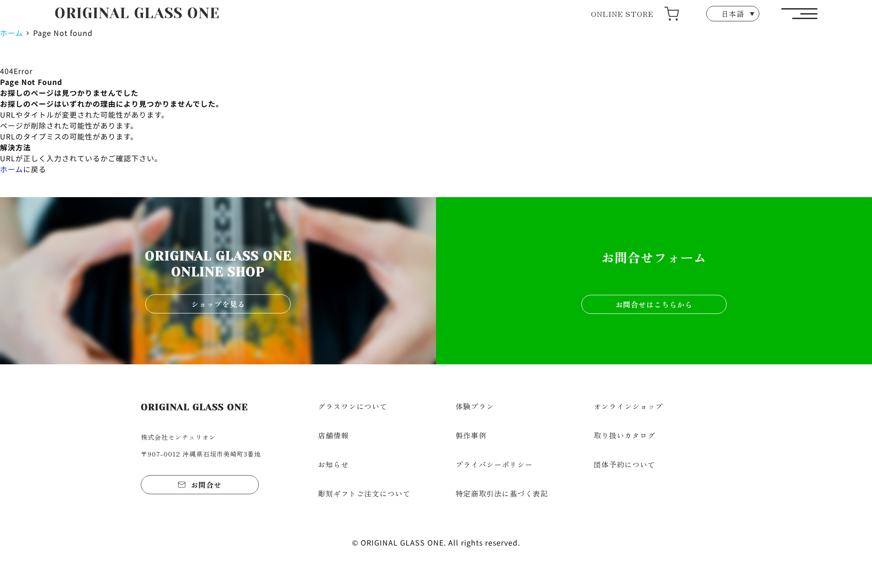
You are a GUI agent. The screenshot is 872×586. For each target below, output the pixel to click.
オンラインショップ (628, 406)
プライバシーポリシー (494, 464)
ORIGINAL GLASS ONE (137, 13)
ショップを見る (218, 303)
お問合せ (206, 484)
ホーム (11, 32)
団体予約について (624, 464)
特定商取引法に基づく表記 (502, 493)
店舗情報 (333, 435)
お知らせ (333, 464)
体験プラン (475, 406)
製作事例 (471, 435)
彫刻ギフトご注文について (364, 493)
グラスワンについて (352, 406)
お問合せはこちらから (654, 304)
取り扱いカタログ (624, 435)
